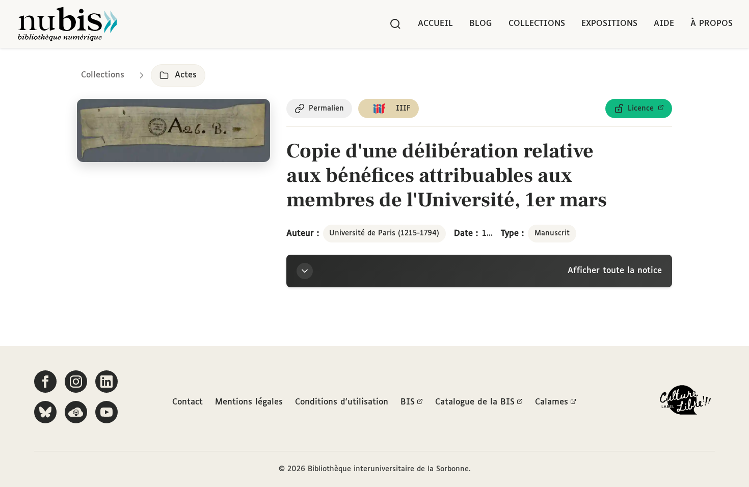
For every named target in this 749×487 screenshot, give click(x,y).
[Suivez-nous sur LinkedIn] (106, 381)
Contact (187, 402)
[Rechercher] (395, 24)
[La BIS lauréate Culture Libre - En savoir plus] (685, 402)
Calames (551, 402)
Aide (664, 23)
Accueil (435, 23)
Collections (537, 23)
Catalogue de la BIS (475, 402)
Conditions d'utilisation (341, 402)
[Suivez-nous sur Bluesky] (45, 412)
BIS (407, 402)
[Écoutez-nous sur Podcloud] (76, 412)
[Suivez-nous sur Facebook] (45, 381)
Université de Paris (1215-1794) (384, 233)
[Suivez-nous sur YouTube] (106, 412)
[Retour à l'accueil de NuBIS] (67, 24)
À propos (711, 23)
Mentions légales (249, 402)
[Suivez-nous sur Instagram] (76, 381)
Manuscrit (552, 233)
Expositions (609, 23)
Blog (480, 23)
